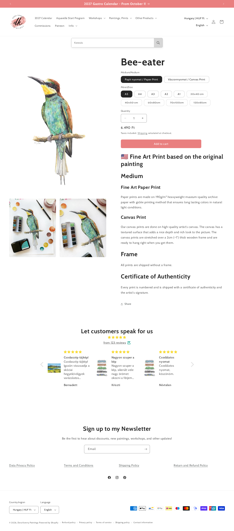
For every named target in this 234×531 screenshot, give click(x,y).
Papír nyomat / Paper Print (141, 79)
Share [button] (127, 303)
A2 (166, 94)
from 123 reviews (114, 342)
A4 (140, 94)
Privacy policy (85, 522)
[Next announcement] (224, 3)
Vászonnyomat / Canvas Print (186, 79)
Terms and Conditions (78, 465)
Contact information (143, 522)
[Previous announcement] (10, 3)
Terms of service (104, 522)
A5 (126, 94)
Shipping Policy (129, 465)
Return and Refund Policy (191, 465)
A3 (153, 94)
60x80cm (156, 103)
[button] (97, 18)
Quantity (125, 110)
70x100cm (179, 103)
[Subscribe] (146, 449)
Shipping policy (122, 522)
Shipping (142, 133)
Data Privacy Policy (22, 465)
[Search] (158, 42)
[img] (117, 337)
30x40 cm (199, 95)
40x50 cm (133, 103)
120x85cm (202, 103)
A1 (179, 94)
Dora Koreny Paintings (28, 522)
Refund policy (69, 522)
